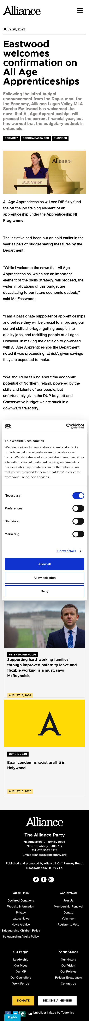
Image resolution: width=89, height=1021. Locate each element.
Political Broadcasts (68, 977)
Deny (44, 591)
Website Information (20, 906)
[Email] (30, 1014)
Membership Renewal (68, 906)
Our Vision (68, 965)
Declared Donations (20, 900)
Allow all (44, 564)
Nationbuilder (37, 1012)
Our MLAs (20, 965)
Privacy (21, 912)
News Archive (21, 924)
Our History (68, 959)
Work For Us (20, 983)
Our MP (21, 971)
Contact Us (68, 983)
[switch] (78, 508)
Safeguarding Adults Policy (21, 936)
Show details (66, 551)
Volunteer (68, 918)
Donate (68, 912)
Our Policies (68, 971)
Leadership (20, 959)
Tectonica (67, 1012)
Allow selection (45, 577)
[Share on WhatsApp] (22, 1014)
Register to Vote (68, 924)
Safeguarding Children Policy (20, 930)
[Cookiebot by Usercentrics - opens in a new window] (66, 426)
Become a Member (57, 1000)
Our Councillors (21, 977)
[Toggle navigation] (80, 10)
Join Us (68, 900)
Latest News (20, 918)
